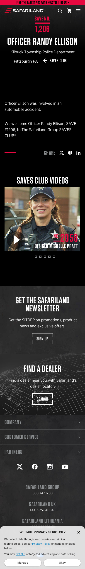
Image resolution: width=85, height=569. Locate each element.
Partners (13, 451)
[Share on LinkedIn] (78, 153)
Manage (22, 562)
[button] (12, 228)
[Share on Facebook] (70, 153)
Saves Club (58, 60)
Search (42, 399)
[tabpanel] (42, 219)
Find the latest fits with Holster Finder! (42, 2)
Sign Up (42, 338)
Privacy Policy (41, 543)
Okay (62, 562)
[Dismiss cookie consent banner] (79, 532)
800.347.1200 (43, 493)
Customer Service (22, 436)
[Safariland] (24, 10)
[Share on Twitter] (61, 153)
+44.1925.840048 (42, 510)
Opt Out (20, 554)
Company (13, 422)
